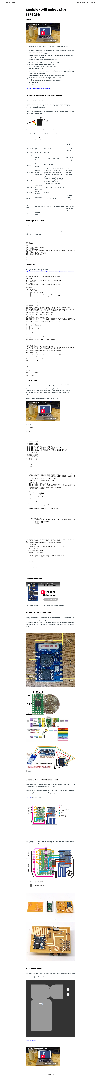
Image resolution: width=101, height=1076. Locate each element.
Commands (30, 137)
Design (78, 2)
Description (39, 137)
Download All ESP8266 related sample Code (38, 88)
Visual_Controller (31, 1041)
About (93, 2)
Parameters (70, 137)
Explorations (86, 2)
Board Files (29, 798)
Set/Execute (54, 137)
